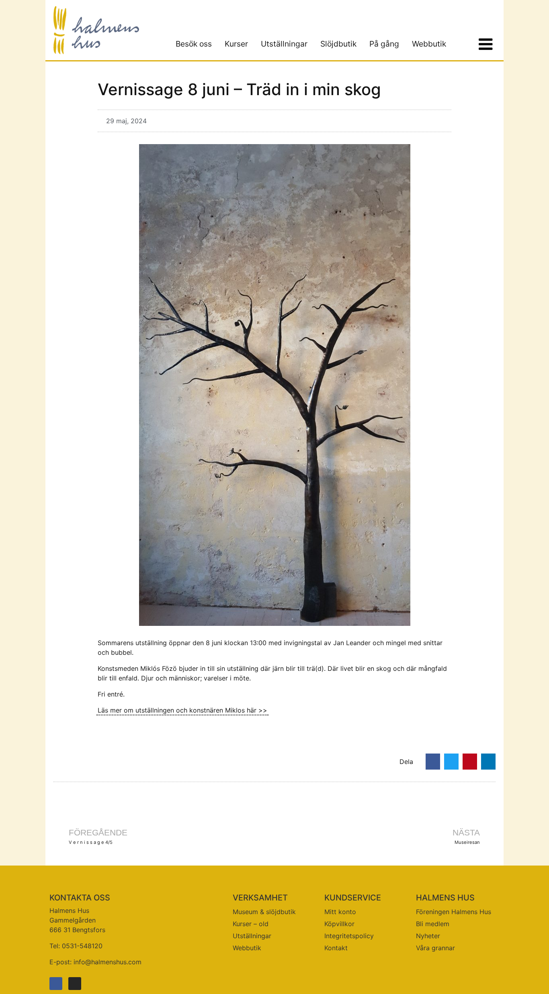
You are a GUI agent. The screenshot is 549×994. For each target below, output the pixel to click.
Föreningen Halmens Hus (453, 912)
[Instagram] (74, 983)
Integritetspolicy (349, 936)
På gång (384, 44)
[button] (433, 762)
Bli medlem (432, 924)
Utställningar (284, 44)
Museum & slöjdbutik (264, 912)
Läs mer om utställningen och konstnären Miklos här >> (182, 710)
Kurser (236, 44)
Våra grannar (435, 948)
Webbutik (429, 44)
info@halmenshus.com (107, 962)
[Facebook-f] (55, 983)
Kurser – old (250, 924)
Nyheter (428, 936)
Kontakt (336, 948)
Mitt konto (340, 912)
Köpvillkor (339, 924)
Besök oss (194, 44)
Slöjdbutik (338, 44)
